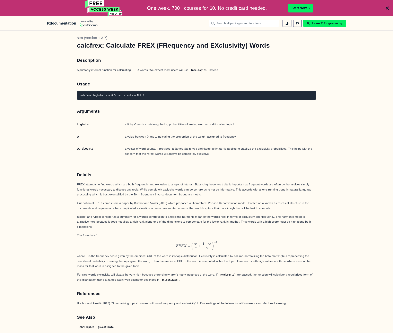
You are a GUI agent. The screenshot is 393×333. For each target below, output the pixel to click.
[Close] (387, 8)
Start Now (299, 8)
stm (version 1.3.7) (92, 38)
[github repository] (297, 23)
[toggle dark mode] (286, 23)
